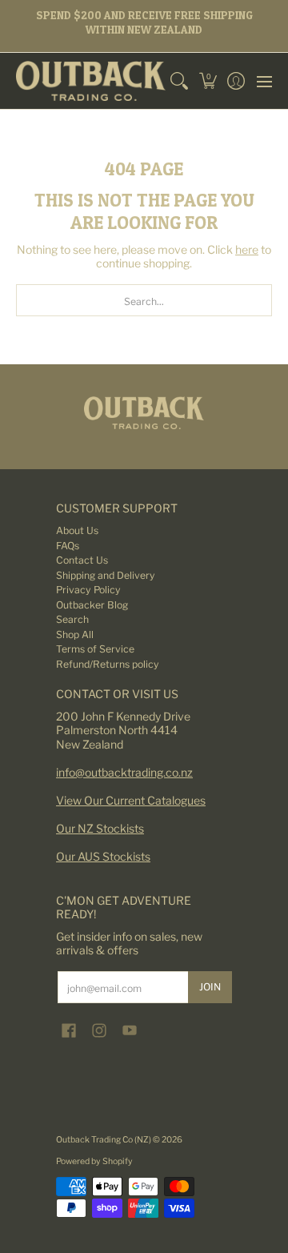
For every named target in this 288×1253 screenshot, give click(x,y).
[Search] (180, 81)
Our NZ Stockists (100, 828)
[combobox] (144, 300)
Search (72, 619)
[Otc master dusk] (144, 412)
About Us (77, 530)
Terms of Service (95, 649)
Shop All (75, 635)
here (246, 249)
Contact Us (82, 560)
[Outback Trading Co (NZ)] (91, 81)
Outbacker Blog (92, 605)
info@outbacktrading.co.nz (124, 772)
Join (210, 987)
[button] (208, 81)
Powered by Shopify (94, 1161)
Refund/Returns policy (107, 664)
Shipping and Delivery (105, 575)
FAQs (67, 546)
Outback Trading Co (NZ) (104, 1140)
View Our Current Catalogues (131, 800)
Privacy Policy (88, 590)
